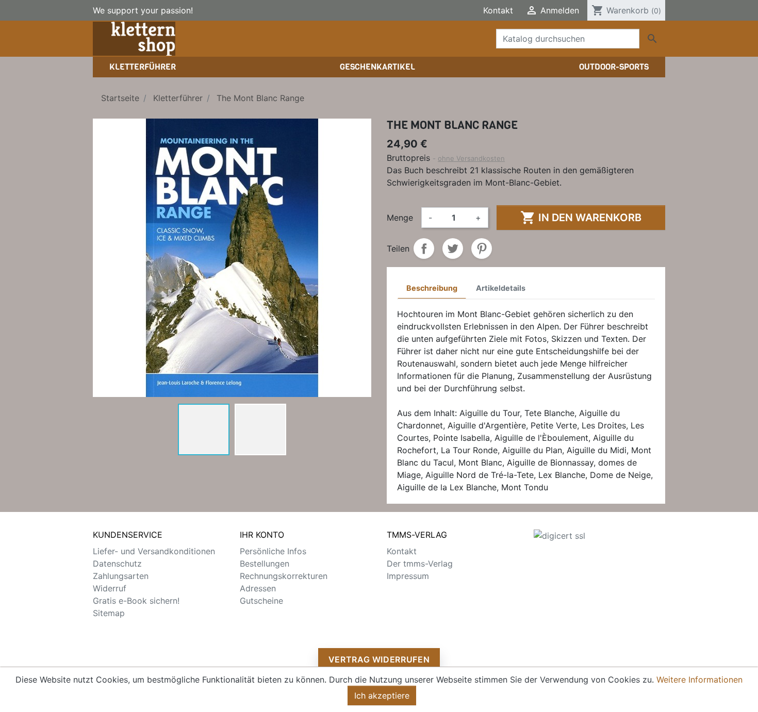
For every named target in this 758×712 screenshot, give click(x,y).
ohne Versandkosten (471, 158)
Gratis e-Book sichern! (136, 600)
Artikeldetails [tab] (500, 288)
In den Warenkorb (580, 217)
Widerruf (109, 588)
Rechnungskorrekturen (283, 576)
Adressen (258, 588)
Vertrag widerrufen (379, 659)
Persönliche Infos (273, 551)
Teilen (424, 248)
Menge (400, 217)
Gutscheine (261, 600)
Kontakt (498, 10)
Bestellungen (264, 563)
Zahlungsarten (121, 576)
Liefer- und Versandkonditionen (154, 551)
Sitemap (109, 613)
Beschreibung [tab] (431, 288)
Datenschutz (117, 563)
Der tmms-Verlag (420, 563)
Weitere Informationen (699, 679)
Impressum (408, 576)
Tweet (452, 248)
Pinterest (481, 248)
